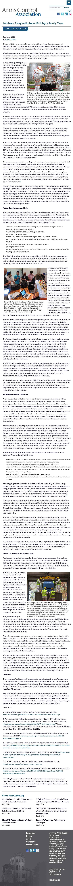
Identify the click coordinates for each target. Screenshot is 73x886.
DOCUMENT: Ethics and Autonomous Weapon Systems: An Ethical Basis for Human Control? (51, 811)
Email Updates (32, 844)
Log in (69, 11)
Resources (30, 833)
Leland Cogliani (10, 39)
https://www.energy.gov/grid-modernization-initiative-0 (22, 764)
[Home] (24, 11)
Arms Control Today (15, 29)
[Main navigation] (69, 2)
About (28, 838)
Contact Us (30, 841)
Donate (29, 836)
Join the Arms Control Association (58, 834)
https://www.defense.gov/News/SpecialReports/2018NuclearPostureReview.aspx (31, 715)
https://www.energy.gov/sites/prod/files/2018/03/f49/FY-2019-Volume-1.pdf (29, 724)
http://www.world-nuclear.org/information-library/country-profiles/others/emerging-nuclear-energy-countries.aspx (36, 754)
